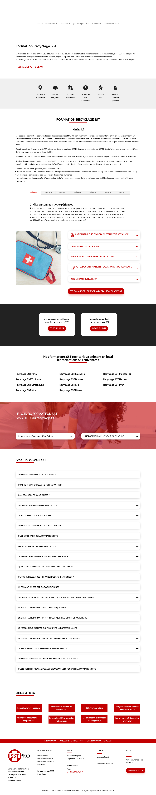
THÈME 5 (92, 192)
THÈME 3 (62, 192)
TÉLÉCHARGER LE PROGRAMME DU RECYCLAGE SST (96, 291)
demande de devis (111, 24)
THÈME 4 (77, 192)
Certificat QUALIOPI (75, 772)
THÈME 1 (33, 192)
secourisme (50, 24)
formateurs (96, 24)
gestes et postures (81, 24)
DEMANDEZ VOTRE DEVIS (30, 66)
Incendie (64, 24)
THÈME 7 (122, 192)
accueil (40, 24)
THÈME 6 (107, 192)
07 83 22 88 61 (57, 328)
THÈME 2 (48, 192)
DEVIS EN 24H (99, 328)
